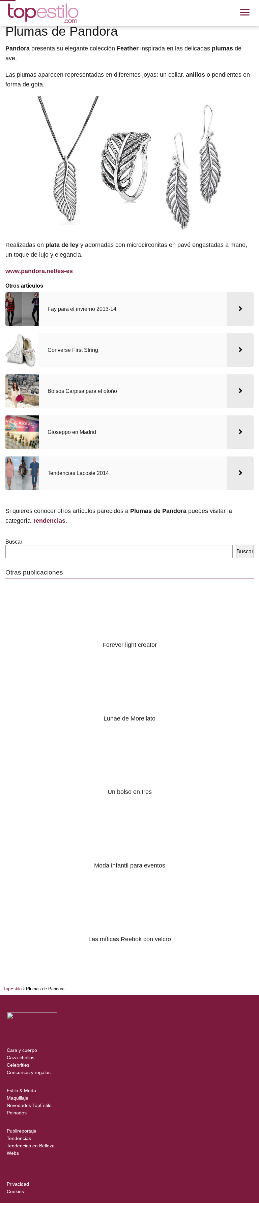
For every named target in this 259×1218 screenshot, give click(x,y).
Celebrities (18, 1065)
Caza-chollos (20, 1057)
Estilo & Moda (21, 1090)
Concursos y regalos (29, 1072)
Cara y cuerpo (22, 1050)
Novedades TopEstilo (29, 1105)
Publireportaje (21, 1131)
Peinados (17, 1112)
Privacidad (18, 1184)
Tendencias (19, 1138)
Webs (13, 1153)
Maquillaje (17, 1098)
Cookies (15, 1191)
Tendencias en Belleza (31, 1145)
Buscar (13, 542)
